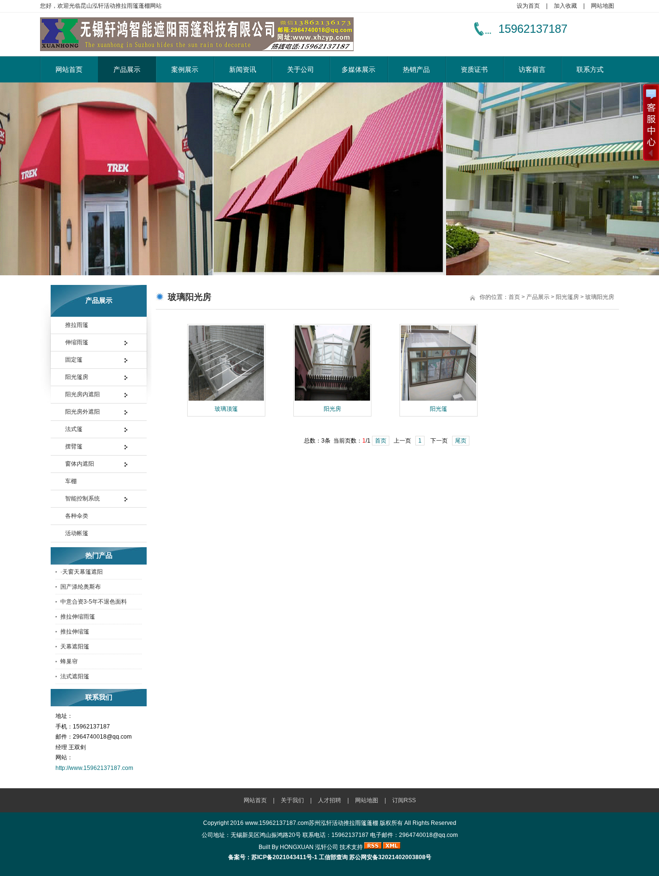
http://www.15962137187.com (94, 768)
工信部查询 (333, 857)
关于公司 (300, 69)
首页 (514, 297)
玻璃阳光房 (599, 297)
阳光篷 (438, 408)
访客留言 (532, 69)
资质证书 (474, 69)
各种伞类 (76, 515)
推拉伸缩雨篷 (77, 616)
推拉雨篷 (76, 325)
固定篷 (73, 359)
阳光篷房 (76, 377)
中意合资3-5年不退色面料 (93, 601)
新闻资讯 (242, 69)
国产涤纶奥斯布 (80, 586)
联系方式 (590, 69)
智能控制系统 (82, 498)
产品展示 (126, 69)
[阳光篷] (438, 399)
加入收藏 (565, 5)
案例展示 (184, 69)
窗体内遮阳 (79, 463)
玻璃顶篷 (226, 408)
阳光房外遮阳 (82, 411)
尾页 (461, 440)
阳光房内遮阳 (82, 394)
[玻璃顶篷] (226, 399)
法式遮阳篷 (74, 676)
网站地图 (602, 5)
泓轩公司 (326, 847)
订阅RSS (404, 800)
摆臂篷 (73, 446)
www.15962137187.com (277, 823)
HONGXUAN (297, 847)
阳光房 (332, 408)
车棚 (71, 481)
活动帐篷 (76, 533)
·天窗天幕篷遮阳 (81, 571)
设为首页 (528, 5)
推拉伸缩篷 (74, 631)
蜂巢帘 (69, 661)
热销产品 (416, 69)
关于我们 (292, 800)
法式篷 (73, 429)
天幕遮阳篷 (74, 646)
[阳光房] (332, 399)
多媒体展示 (358, 69)
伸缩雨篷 (76, 342)
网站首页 (68, 69)
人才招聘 (329, 800)
